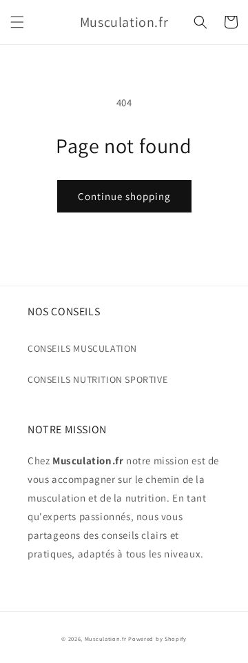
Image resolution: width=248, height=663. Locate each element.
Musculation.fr (106, 638)
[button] (17, 22)
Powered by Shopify (157, 638)
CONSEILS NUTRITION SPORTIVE (97, 379)
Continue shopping (124, 196)
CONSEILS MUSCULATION (82, 348)
